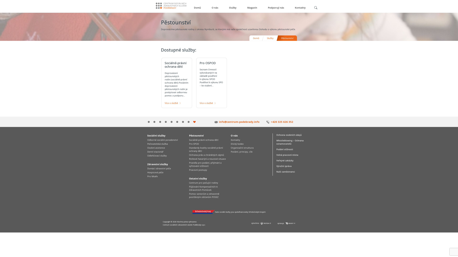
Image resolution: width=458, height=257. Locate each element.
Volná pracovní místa (287, 154)
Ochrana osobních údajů (289, 134)
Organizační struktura (242, 147)
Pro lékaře (152, 176)
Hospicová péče (155, 172)
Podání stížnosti (284, 149)
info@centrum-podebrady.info (239, 122)
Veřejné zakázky (285, 160)
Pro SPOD (194, 143)
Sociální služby (156, 135)
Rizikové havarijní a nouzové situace (207, 158)
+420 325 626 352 (282, 122)
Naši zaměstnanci (285, 171)
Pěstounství (196, 135)
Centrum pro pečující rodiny (203, 182)
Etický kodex (237, 143)
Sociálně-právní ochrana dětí (203, 139)
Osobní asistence (156, 147)
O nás (215, 7)
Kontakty (300, 7)
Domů (197, 7)
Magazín (252, 7)
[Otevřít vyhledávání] (315, 7)
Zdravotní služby (157, 164)
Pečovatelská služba (157, 143)
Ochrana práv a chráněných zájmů (206, 154)
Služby (233, 7)
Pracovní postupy (198, 169)
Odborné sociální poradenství (162, 139)
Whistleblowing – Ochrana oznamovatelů (290, 142)
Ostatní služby (198, 178)
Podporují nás (276, 7)
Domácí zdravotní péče (159, 168)
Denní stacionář (155, 151)
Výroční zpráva (284, 166)
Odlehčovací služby (157, 155)
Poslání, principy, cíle (241, 151)
